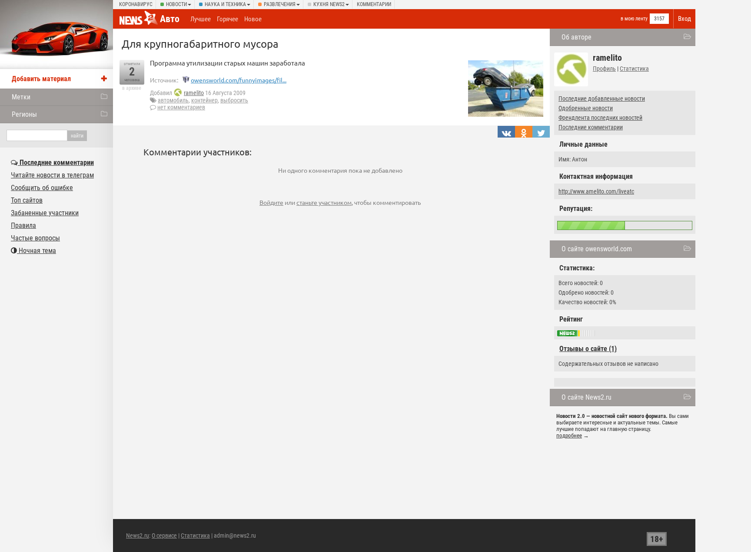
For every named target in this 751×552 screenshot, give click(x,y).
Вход (684, 19)
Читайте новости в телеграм (52, 175)
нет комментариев (181, 107)
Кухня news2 (329, 4)
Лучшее (200, 19)
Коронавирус (136, 4)
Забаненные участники (45, 213)
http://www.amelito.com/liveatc (596, 191)
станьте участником (324, 202)
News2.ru (137, 535)
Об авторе (576, 37)
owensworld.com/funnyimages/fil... (238, 80)
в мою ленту (634, 19)
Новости (176, 4)
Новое (253, 19)
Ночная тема (36, 250)
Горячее (227, 19)
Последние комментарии (590, 127)
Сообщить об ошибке (42, 188)
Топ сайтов (27, 200)
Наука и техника (225, 4)
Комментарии (374, 4)
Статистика (634, 68)
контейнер (204, 100)
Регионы (24, 114)
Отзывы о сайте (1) (588, 349)
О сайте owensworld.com (597, 249)
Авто (169, 18)
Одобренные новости (585, 108)
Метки (21, 97)
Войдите (271, 202)
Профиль (604, 68)
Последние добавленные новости (601, 98)
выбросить (234, 100)
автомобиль (173, 100)
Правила (23, 225)
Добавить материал (41, 79)
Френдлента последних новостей (600, 117)
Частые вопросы (35, 238)
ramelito (194, 92)
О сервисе (164, 535)
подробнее (569, 435)
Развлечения (280, 4)
